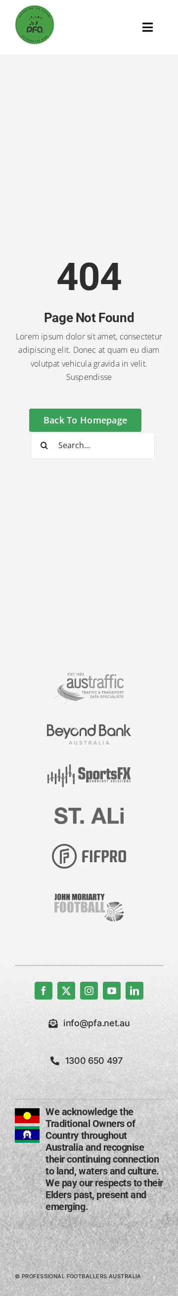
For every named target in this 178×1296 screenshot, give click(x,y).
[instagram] (89, 991)
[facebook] (43, 991)
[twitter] (66, 991)
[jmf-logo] (89, 892)
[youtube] (112, 991)
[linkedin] (134, 991)
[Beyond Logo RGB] (89, 728)
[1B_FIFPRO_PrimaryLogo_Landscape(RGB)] (89, 847)
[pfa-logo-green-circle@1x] (34, 8)
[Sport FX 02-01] (89, 768)
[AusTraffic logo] (89, 676)
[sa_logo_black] (89, 811)
